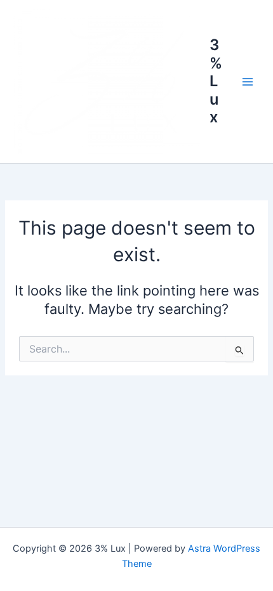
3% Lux (216, 81)
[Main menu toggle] (247, 81)
